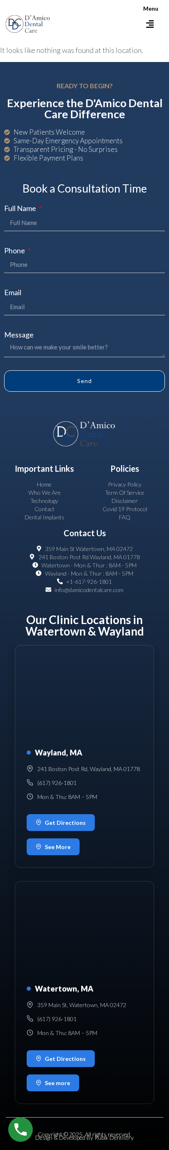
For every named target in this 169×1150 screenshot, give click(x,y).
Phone (15, 250)
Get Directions (65, 822)
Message (19, 334)
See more (57, 1082)
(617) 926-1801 (57, 782)
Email (12, 292)
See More (58, 846)
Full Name (20, 208)
